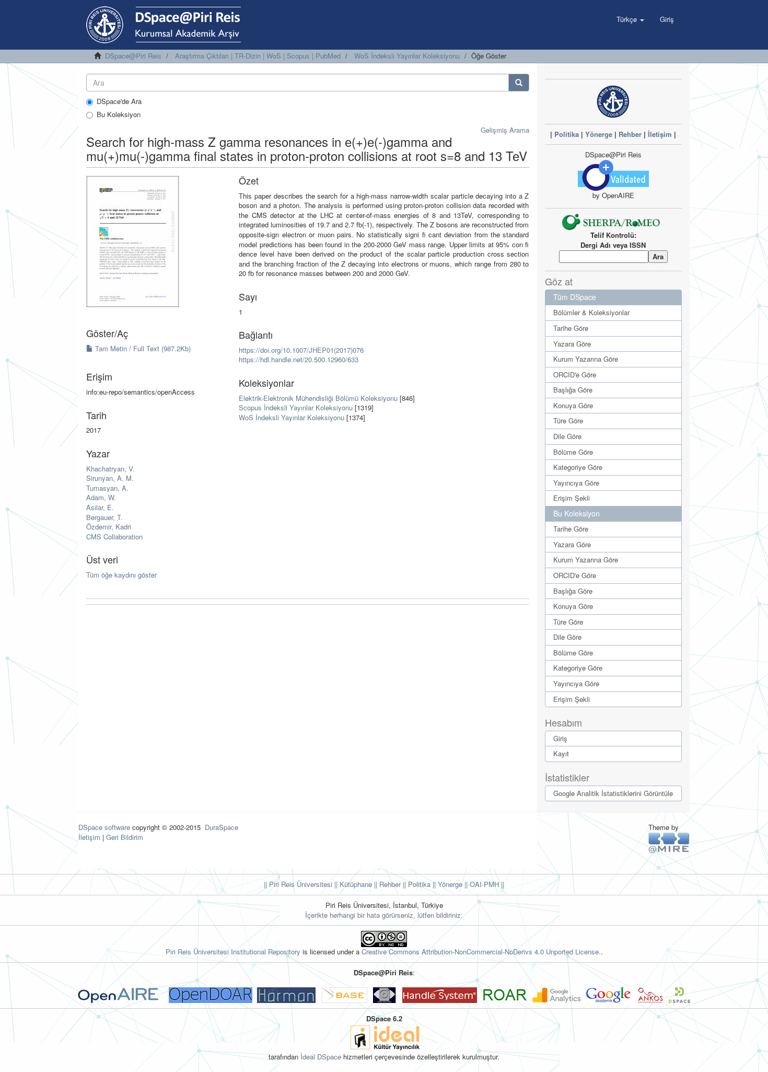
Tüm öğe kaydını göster (121, 575)
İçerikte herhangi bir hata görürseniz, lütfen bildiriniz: (384, 915)
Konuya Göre (573, 405)
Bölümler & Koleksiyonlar (591, 312)
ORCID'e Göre (574, 374)
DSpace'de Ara (119, 101)
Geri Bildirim (124, 837)
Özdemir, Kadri (108, 527)
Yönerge (598, 134)
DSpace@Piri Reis (133, 56)
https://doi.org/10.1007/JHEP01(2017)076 (301, 350)
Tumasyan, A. (107, 488)
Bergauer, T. (104, 517)
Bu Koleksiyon (119, 114)
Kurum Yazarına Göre (585, 359)
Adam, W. (101, 497)
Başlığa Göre (572, 390)
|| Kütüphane (352, 884)
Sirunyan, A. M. (110, 478)
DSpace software (104, 827)
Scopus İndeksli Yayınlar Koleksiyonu (296, 407)
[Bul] (518, 82)
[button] (630, 19)
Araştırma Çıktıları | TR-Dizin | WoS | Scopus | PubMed (258, 56)
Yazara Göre (572, 344)
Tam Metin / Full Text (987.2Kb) (142, 348)
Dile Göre (567, 436)
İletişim (660, 134)
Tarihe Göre (570, 328)
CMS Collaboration (114, 536)
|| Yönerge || (449, 884)
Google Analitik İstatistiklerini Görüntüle (613, 793)
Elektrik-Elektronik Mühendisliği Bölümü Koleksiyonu (318, 398)
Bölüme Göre (573, 452)
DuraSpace (221, 827)
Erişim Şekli (571, 498)
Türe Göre (568, 420)
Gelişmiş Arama (505, 130)
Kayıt (561, 753)
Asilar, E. (100, 507)
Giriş (560, 738)
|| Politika (415, 884)
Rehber (630, 134)
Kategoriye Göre (577, 467)
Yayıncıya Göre (576, 483)
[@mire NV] (669, 842)
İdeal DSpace (320, 1057)
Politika (566, 134)
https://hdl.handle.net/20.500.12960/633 (298, 359)
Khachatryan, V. (110, 469)
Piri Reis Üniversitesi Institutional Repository (233, 951)
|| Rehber (386, 884)
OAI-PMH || (486, 884)
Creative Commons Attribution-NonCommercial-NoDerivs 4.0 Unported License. (481, 951)
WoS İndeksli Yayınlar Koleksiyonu (407, 56)
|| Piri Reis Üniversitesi (298, 884)
